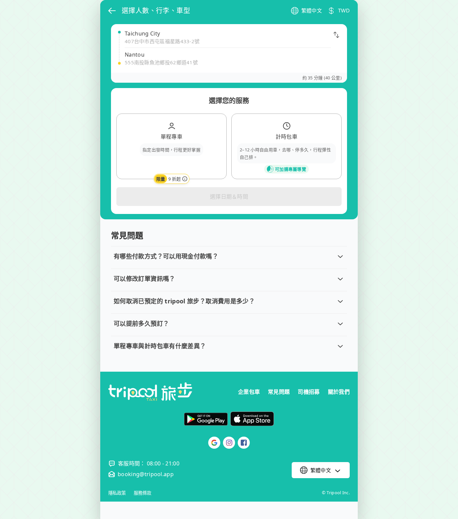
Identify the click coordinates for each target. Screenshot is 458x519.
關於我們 (339, 391)
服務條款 (142, 493)
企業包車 (249, 391)
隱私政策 (117, 493)
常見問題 (279, 391)
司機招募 (309, 391)
